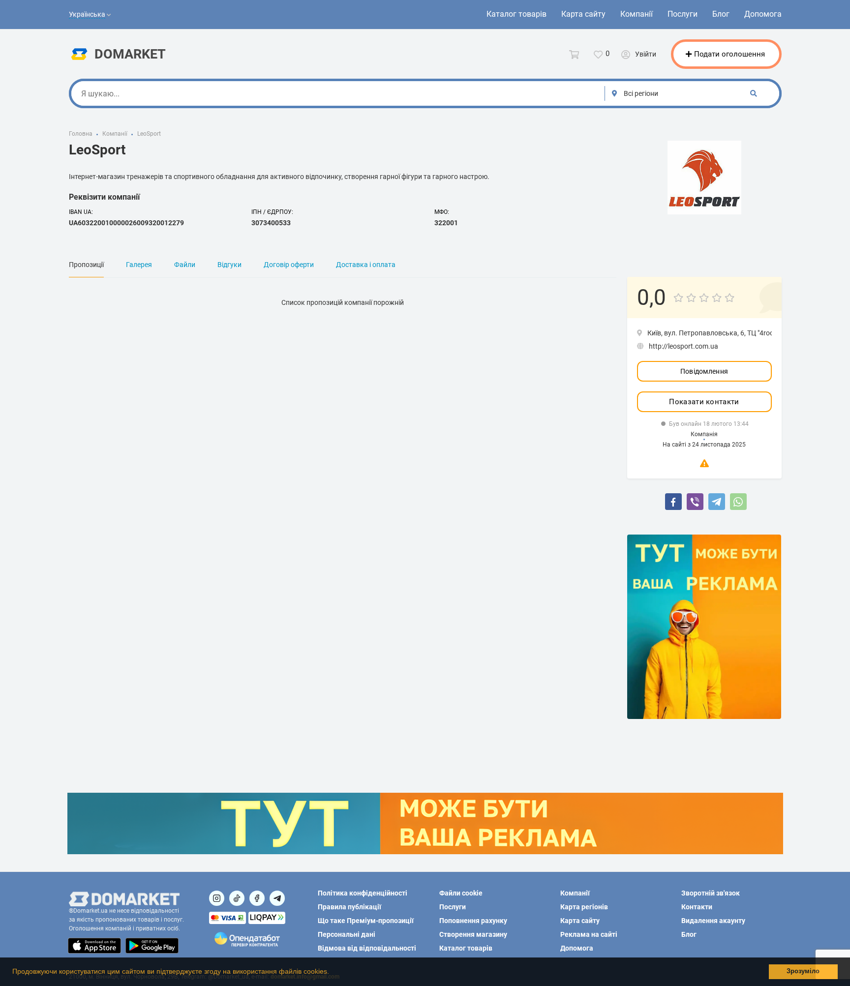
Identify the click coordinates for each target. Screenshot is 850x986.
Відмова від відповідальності (367, 948)
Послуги (683, 14)
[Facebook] (673, 501)
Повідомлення (704, 371)
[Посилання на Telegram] (277, 898)
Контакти (696, 907)
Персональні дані (346, 934)
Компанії (636, 14)
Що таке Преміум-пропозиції (366, 921)
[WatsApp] (738, 501)
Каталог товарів (516, 14)
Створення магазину (473, 934)
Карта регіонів (584, 907)
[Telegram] (716, 501)
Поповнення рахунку (473, 921)
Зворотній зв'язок (710, 893)
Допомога (763, 14)
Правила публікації (349, 907)
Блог (720, 14)
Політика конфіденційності (362, 893)
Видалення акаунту (713, 921)
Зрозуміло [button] (803, 971)
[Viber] (695, 501)
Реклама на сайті (588, 934)
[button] (332, 972)
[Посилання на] (216, 898)
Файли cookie (461, 893)
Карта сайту (583, 14)
